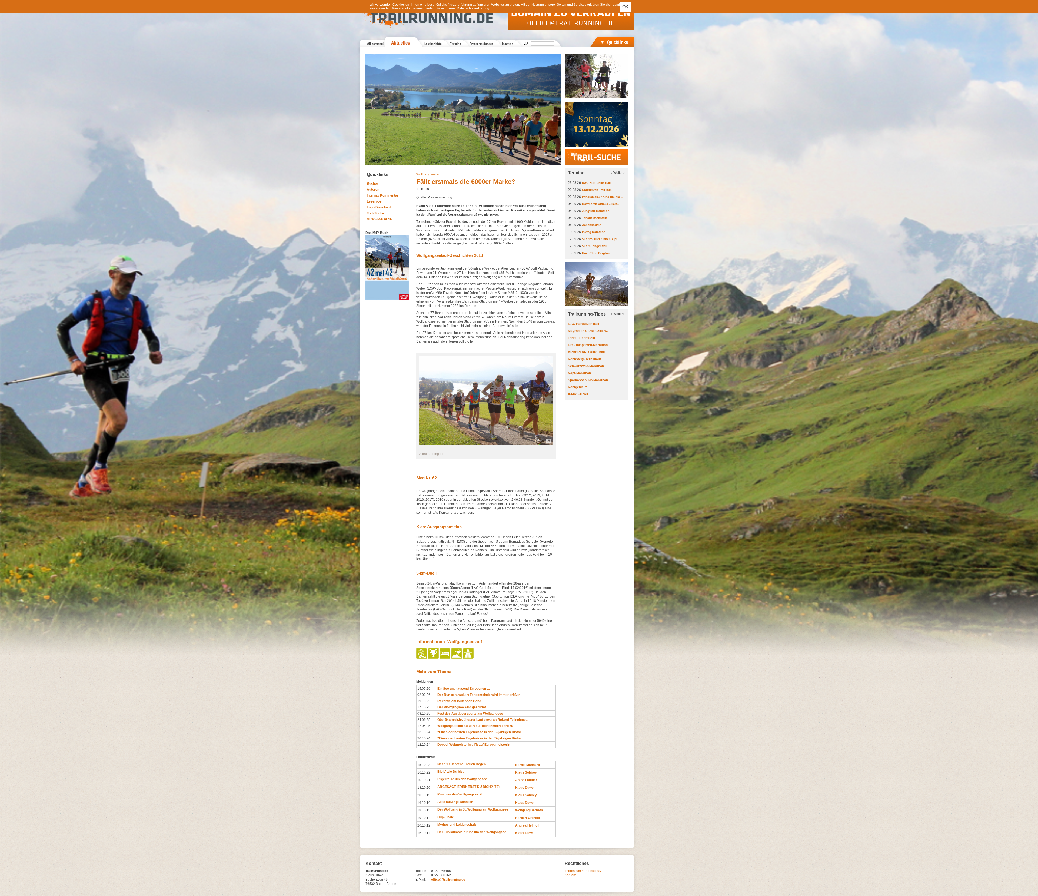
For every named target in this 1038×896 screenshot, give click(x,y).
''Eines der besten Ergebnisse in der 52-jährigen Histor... (480, 732)
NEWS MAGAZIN (379, 219)
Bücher (372, 183)
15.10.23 (423, 765)
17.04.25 (423, 726)
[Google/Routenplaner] (468, 657)
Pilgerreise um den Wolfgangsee (462, 779)
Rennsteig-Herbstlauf (584, 359)
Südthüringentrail (594, 246)
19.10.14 (423, 818)
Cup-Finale (445, 817)
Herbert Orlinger (527, 818)
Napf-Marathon (579, 373)
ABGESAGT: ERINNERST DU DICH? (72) (468, 787)
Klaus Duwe (524, 787)
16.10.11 (423, 833)
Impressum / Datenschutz (583, 871)
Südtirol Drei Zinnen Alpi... (601, 239)
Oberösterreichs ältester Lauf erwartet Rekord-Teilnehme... (482, 720)
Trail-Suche (375, 213)
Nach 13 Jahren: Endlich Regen (461, 764)
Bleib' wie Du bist (450, 772)
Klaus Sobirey (526, 772)
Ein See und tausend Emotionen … (463, 689)
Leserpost (374, 201)
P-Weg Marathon (594, 232)
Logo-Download (379, 207)
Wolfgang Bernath (529, 810)
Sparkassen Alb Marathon (588, 380)
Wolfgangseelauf (428, 174)
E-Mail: (420, 879)
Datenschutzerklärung (473, 8)
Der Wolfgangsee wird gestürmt (461, 707)
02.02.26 (423, 695)
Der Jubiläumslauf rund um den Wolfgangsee (471, 832)
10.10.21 (423, 780)
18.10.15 (423, 810)
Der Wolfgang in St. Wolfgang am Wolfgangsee (472, 809)
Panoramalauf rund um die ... (602, 196)
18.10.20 (423, 787)
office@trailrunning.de (448, 879)
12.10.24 (423, 744)
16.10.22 (423, 772)
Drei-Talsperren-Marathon (588, 345)
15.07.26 (423, 689)
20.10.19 (423, 795)
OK (625, 7)
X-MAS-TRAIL (578, 394)
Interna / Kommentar (382, 195)
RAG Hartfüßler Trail (596, 182)
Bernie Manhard (527, 765)
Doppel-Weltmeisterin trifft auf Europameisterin (473, 744)
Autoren (373, 189)
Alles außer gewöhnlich (455, 802)
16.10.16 (423, 803)
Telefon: (421, 871)
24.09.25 (423, 720)
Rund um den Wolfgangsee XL (460, 794)
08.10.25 (423, 713)
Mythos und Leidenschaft (456, 825)
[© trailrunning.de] (486, 444)
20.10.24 (423, 738)
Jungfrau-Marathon (596, 211)
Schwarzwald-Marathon (586, 366)
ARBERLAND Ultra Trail (586, 352)
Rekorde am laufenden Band (459, 701)
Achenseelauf (591, 225)
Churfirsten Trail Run (597, 189)
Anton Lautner (526, 780)
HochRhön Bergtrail (596, 253)
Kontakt (570, 875)
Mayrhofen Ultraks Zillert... (600, 203)
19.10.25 (423, 701)
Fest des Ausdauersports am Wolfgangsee (470, 713)
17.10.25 (423, 707)
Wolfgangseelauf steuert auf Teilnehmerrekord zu (475, 726)
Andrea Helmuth (527, 825)
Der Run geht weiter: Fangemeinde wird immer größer (478, 695)
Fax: (418, 875)
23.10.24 (423, 732)
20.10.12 (423, 825)
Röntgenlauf (577, 387)
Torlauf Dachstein (594, 218)
